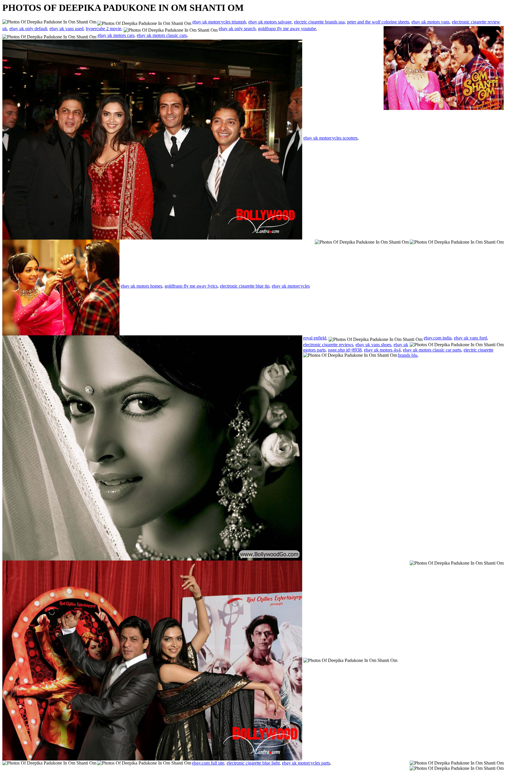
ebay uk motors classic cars (162, 35)
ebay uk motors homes (141, 285)
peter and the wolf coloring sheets (378, 21)
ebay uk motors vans (430, 21)
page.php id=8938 (345, 349)
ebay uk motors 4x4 (382, 349)
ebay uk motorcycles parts (306, 762)
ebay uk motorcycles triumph (219, 21)
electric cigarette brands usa (319, 21)
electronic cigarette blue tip (244, 285)
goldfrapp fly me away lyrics (191, 285)
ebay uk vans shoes (373, 344)
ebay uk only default (28, 28)
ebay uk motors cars (116, 35)
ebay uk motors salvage (270, 21)
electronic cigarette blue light (253, 762)
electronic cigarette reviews (328, 344)
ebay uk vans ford (470, 337)
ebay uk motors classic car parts (432, 349)
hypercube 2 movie (103, 28)
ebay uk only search (237, 28)
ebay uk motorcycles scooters (330, 137)
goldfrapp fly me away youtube (287, 28)
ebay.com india (438, 337)
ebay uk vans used (66, 28)
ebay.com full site (208, 762)
